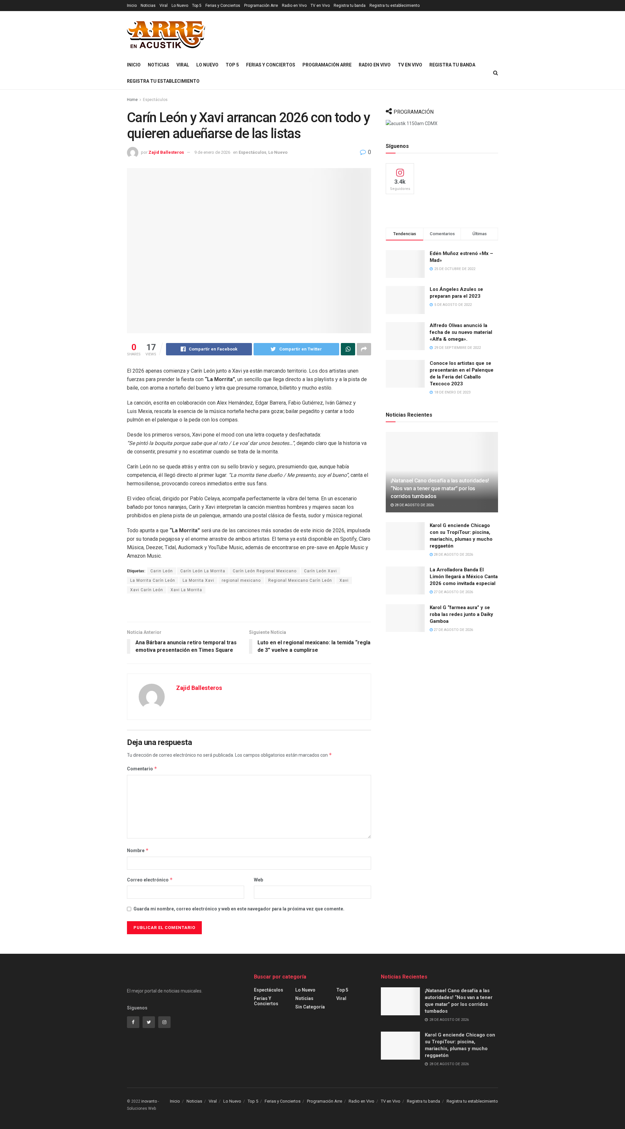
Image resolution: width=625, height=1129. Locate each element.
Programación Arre (261, 5)
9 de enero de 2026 (212, 152)
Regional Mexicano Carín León (300, 580)
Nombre (138, 850)
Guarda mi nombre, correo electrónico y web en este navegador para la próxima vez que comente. (238, 908)
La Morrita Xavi (198, 580)
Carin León (161, 571)
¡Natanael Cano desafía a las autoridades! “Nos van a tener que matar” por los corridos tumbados (440, 488)
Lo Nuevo (180, 5)
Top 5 (196, 5)
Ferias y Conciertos (222, 5)
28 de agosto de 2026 (414, 505)
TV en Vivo (320, 5)
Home (132, 99)
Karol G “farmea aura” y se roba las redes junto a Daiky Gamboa (461, 614)
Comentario (142, 768)
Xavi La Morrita (186, 590)
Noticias (148, 5)
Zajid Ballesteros (166, 152)
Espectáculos (155, 99)
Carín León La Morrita (202, 571)
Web (258, 879)
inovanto (149, 1101)
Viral (164, 5)
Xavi (344, 580)
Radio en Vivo (294, 5)
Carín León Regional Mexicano (265, 571)
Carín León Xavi (320, 571)
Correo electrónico (150, 880)
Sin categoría (310, 1006)
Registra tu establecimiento (394, 5)
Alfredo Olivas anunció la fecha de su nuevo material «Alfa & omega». (461, 332)
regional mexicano (241, 580)
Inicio (132, 5)
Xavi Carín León (146, 590)
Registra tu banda (350, 5)
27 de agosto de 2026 (453, 592)
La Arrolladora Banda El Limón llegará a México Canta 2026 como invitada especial (464, 576)
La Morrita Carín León (152, 580)
